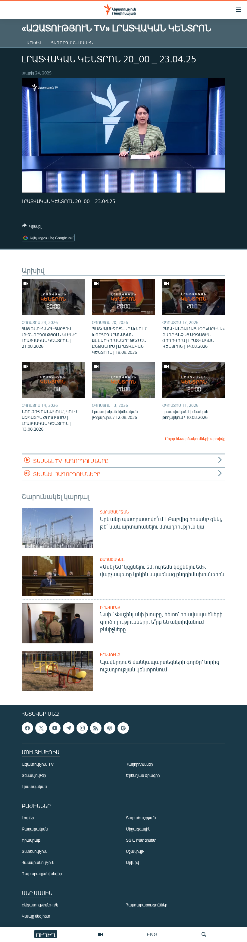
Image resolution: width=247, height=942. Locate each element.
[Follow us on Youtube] (55, 728)
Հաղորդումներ (139, 764)
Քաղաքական (112, 559)
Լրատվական (34, 786)
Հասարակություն (38, 862)
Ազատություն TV (38, 764)
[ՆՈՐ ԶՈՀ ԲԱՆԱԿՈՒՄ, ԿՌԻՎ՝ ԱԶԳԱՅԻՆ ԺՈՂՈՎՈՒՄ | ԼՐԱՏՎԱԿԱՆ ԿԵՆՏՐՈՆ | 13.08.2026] (53, 380)
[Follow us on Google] (123, 728)
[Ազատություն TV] (100, 934)
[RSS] (96, 728)
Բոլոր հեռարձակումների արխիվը (195, 438)
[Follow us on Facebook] (27, 728)
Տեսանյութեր (34, 775)
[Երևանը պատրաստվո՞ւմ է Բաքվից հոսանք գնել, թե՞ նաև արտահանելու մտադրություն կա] (57, 528)
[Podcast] (109, 728)
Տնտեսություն (34, 851)
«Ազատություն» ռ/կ (40, 905)
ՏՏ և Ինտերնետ (141, 840)
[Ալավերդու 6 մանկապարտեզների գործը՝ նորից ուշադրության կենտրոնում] (57, 671)
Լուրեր (28, 818)
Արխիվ (34, 42)
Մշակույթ (135, 851)
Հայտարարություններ (146, 905)
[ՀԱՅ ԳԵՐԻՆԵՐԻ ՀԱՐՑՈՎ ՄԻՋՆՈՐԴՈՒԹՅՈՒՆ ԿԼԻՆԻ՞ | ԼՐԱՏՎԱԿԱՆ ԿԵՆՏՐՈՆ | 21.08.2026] (53, 297)
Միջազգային (138, 829)
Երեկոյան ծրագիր (143, 775)
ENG (152, 934)
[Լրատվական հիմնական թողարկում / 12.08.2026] (123, 380)
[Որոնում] (204, 934)
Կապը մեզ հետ (36, 916)
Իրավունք (110, 607)
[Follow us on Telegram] (68, 728)
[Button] (31, 227)
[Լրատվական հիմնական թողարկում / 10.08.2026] (193, 380)
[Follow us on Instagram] (82, 728)
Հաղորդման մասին (72, 42)
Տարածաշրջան (114, 512)
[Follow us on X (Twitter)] (41, 728)
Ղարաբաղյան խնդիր (42, 873)
